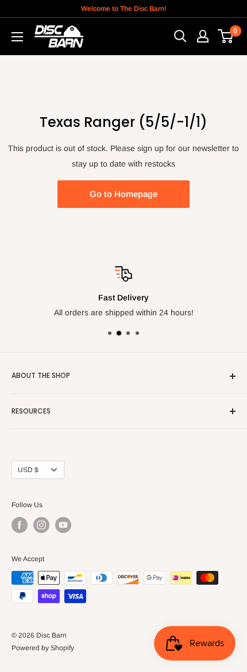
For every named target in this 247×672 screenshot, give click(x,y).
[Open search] (180, 36)
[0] (226, 36)
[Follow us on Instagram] (41, 525)
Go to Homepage (123, 194)
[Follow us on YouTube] (63, 525)
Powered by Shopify (42, 648)
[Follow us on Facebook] (19, 525)
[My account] (203, 36)
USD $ (28, 470)
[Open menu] (17, 36)
